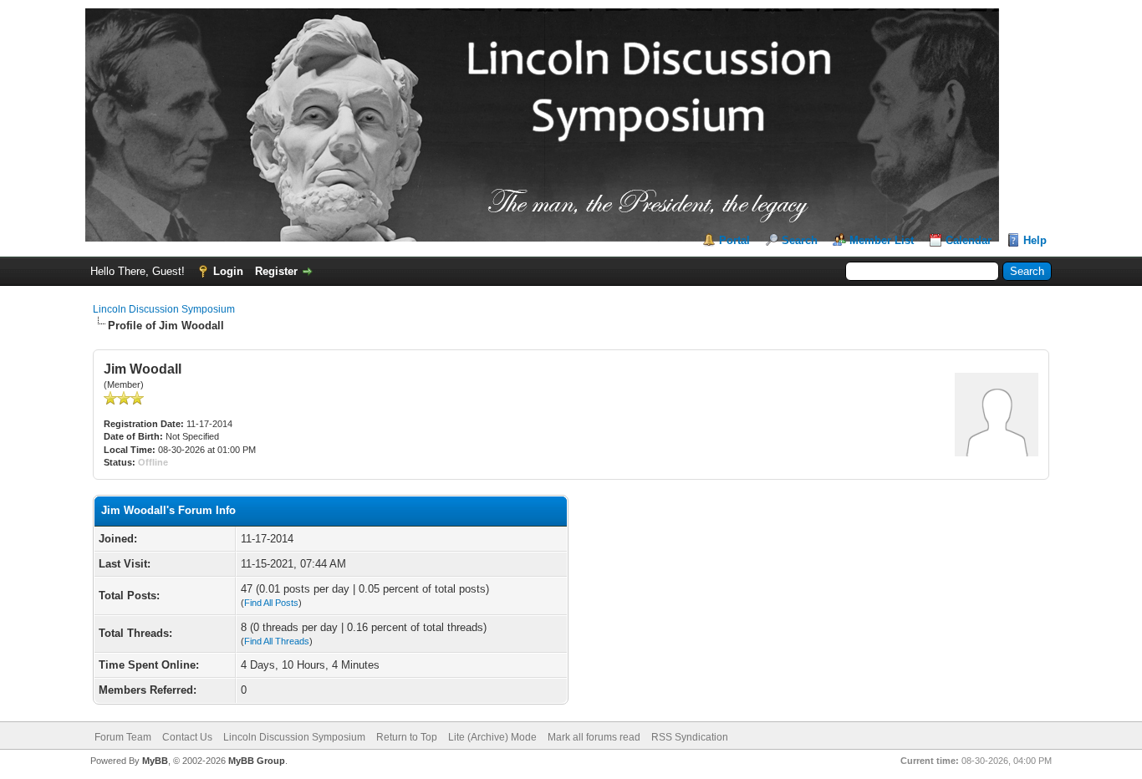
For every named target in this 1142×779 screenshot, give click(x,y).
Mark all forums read (594, 737)
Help (1035, 240)
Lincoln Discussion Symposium (164, 309)
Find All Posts (271, 603)
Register (276, 271)
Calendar (969, 240)
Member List (881, 240)
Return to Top (406, 737)
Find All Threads (276, 641)
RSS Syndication (689, 737)
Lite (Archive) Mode (492, 737)
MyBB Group (256, 761)
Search (800, 240)
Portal (734, 240)
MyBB (155, 761)
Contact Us (187, 737)
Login (228, 271)
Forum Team (122, 737)
